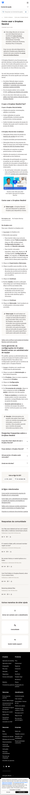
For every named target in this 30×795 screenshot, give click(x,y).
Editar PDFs (5, 714)
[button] (3, 12)
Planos (17, 682)
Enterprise (17, 668)
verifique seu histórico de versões (18, 92)
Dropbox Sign (18, 676)
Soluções (4, 671)
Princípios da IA (19, 713)
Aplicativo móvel (6, 663)
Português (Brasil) (6, 775)
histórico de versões (9, 136)
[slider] (15, 188)
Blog (3, 731)
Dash (16, 671)
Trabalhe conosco (19, 734)
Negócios (17, 666)
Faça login (6, 232)
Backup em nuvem (7, 712)
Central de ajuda (6, 7)
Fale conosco (18, 698)
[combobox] (15, 11)
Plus (16, 660)
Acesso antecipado (7, 676)
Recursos (4, 668)
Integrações (5, 666)
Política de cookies (20, 706)
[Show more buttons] (24, 188)
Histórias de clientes (7, 736)
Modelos (4, 682)
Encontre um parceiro (8, 760)
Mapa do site (18, 715)
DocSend (17, 674)
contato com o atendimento (19, 174)
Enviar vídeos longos (8, 700)
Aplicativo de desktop (8, 660)
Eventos (4, 734)
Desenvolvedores (7, 742)
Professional (18, 663)
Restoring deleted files (8, 588)
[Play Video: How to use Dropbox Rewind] (15, 181)
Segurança (5, 674)
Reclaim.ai (18, 679)
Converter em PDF (7, 721)
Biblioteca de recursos (8, 739)
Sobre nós (17, 731)
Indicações (5, 749)
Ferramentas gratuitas (8, 685)
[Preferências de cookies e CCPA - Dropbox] (15, 786)
